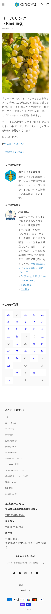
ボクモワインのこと (13, 458)
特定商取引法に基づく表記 (16, 476)
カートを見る (11, 423)
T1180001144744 (15, 515)
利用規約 (9, 488)
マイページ (10, 429)
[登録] (43, 563)
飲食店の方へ (11, 446)
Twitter (25, 289)
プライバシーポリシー (14, 470)
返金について (11, 494)
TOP (7, 417)
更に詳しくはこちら (15, 143)
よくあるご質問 (12, 464)
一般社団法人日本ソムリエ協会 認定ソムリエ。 (31, 268)
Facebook (26, 284)
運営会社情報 (11, 452)
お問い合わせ (11, 440)
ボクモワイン (28, 609)
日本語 (23, 590)
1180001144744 (14, 527)
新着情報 (9, 434)
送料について (11, 482)
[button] (3, 4)
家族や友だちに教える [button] (14, 151)
